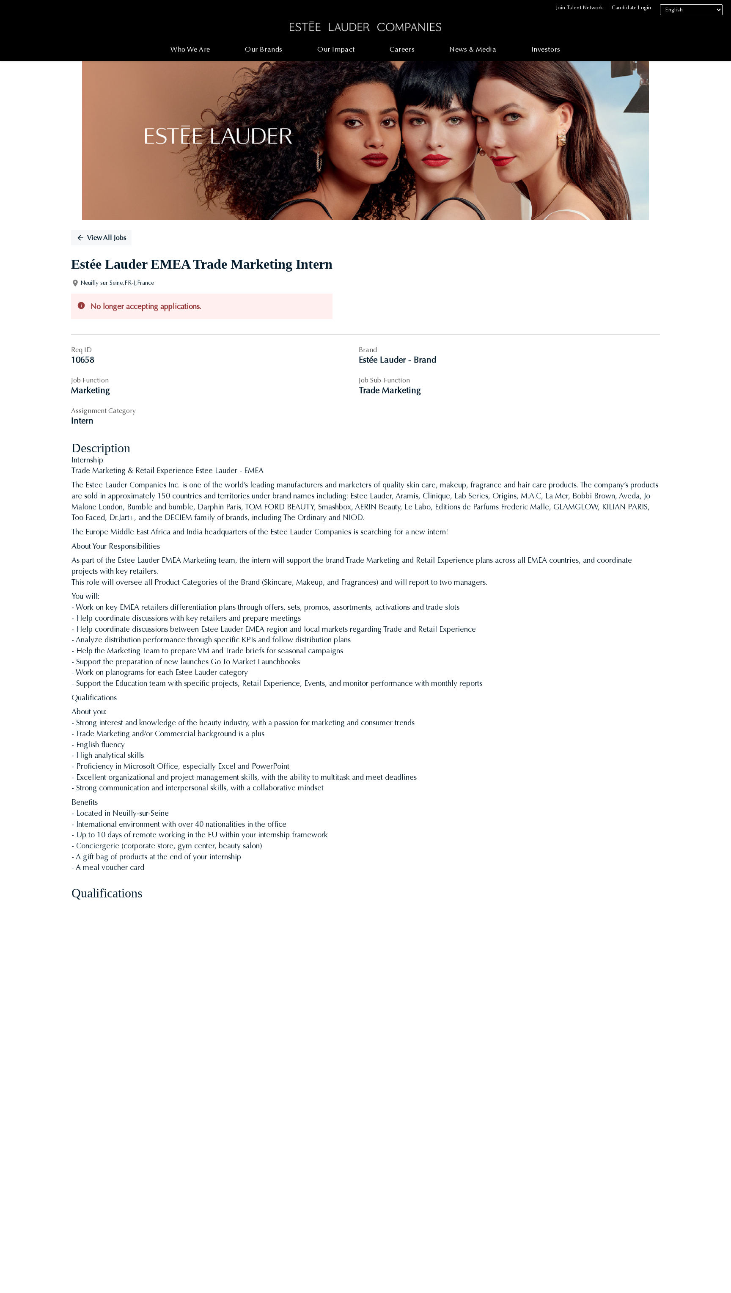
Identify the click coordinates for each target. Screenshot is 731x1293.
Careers (402, 49)
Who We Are (190, 49)
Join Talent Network (579, 8)
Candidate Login (631, 8)
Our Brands (264, 49)
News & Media (472, 49)
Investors (546, 49)
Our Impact (336, 49)
